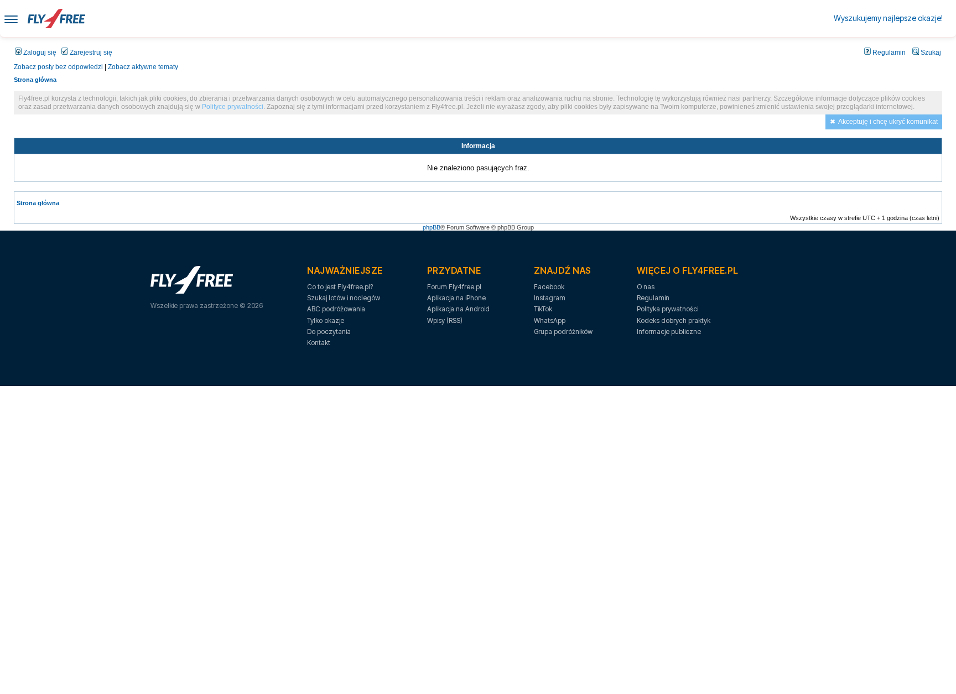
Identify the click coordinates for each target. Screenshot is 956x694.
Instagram (549, 298)
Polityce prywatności (232, 107)
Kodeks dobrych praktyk (673, 320)
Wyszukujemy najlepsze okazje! (888, 18)
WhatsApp (549, 320)
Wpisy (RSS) (445, 320)
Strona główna (35, 79)
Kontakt (318, 342)
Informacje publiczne (669, 331)
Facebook (549, 287)
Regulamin (888, 52)
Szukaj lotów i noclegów (343, 298)
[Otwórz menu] (11, 18)
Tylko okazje (325, 320)
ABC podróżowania (336, 309)
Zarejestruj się (90, 52)
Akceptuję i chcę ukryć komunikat (888, 122)
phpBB (431, 227)
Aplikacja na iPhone (456, 298)
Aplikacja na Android (458, 309)
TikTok (543, 309)
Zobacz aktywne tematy (143, 67)
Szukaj (930, 52)
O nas (645, 287)
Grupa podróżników (563, 331)
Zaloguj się (39, 52)
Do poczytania (329, 331)
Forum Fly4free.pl (454, 287)
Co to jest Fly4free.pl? (340, 287)
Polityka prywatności (667, 309)
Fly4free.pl (56, 18)
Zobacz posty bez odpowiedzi (58, 67)
